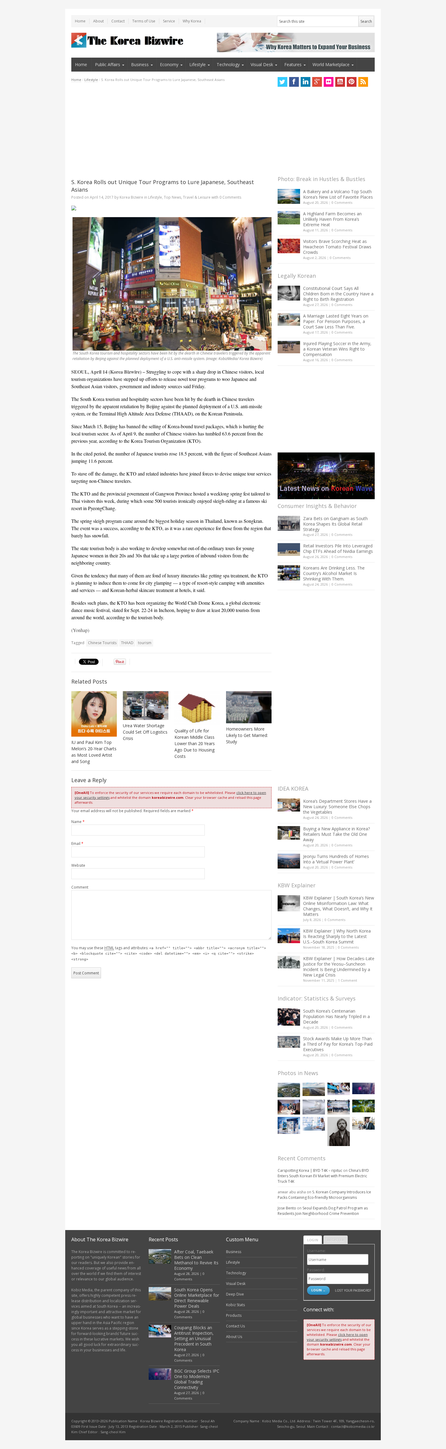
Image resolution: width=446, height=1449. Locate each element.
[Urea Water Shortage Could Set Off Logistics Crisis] (145, 705)
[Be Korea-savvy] (128, 40)
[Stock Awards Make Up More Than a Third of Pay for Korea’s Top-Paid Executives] (289, 1042)
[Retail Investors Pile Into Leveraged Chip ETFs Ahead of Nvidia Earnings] (289, 549)
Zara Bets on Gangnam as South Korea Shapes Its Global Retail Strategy (335, 524)
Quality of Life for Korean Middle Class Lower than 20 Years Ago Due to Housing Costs (194, 743)
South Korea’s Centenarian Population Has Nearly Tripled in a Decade (336, 1016)
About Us (234, 1336)
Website (78, 865)
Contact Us (235, 1326)
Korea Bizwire (131, 197)
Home (80, 21)
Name (78, 821)
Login (312, 1240)
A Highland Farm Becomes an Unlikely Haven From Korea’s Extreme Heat (332, 219)
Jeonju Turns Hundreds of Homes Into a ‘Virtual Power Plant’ (336, 859)
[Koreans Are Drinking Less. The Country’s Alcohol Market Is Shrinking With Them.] (289, 572)
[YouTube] (340, 82)
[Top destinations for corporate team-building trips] (363, 1123)
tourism (144, 642)
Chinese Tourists (102, 642)
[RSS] (363, 82)
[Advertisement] (171, 130)
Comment (79, 887)
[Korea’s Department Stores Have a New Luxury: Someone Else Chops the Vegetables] (289, 805)
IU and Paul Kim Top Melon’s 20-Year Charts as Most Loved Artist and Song (94, 751)
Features (293, 64)
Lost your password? (353, 1290)
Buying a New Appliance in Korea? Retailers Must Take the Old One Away (336, 834)
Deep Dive (235, 1294)
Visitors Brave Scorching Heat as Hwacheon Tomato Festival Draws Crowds (337, 246)
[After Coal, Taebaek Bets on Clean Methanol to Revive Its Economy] (289, 1090)
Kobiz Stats (235, 1304)
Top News (172, 197)
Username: (316, 1250)
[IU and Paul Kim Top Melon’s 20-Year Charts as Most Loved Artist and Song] (94, 714)
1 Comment (347, 980)
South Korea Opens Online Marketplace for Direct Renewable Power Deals (196, 1298)
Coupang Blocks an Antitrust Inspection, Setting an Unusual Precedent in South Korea (194, 1338)
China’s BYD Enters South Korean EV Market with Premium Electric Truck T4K (323, 1176)
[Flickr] (328, 82)
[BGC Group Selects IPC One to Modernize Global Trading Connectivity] (363, 1088)
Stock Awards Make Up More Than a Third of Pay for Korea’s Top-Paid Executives (338, 1044)
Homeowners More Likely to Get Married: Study (247, 735)
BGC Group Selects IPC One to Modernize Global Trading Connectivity (196, 1379)
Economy (169, 64)
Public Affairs (107, 64)
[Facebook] (294, 82)
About (98, 21)
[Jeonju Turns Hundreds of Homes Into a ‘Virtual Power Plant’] (289, 861)
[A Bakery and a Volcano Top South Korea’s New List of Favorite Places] (289, 196)
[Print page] (171, 208)
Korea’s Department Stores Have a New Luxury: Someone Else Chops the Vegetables (337, 806)
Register (335, 1240)
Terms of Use (143, 21)
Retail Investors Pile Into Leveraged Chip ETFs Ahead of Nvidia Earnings (338, 548)
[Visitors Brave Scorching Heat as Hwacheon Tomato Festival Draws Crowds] (289, 246)
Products (234, 1315)
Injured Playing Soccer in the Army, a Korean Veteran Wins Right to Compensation (337, 349)
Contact (118, 21)
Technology (228, 64)
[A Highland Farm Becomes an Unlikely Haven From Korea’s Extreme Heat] (289, 217)
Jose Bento (287, 1208)
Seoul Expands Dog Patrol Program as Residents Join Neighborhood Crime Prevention (323, 1210)
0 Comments (342, 202)
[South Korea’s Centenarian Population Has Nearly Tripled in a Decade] (289, 1017)
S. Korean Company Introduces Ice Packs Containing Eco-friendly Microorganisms (324, 1194)
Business (140, 64)
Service (169, 21)
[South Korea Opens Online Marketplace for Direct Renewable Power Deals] (313, 1089)
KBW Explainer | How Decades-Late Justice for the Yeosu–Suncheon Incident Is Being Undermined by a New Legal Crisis (338, 967)
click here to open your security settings (337, 1337)
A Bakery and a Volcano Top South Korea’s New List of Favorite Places (338, 194)
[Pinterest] (351, 82)
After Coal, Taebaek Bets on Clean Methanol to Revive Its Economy (196, 1260)
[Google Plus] (317, 82)
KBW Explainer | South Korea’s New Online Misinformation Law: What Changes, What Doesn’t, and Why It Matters (338, 906)
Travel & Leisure (197, 197)
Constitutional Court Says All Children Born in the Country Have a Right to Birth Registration (338, 293)
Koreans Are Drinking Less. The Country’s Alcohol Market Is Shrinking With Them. (334, 573)
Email (77, 843)
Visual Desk (262, 64)
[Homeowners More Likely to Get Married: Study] (249, 707)
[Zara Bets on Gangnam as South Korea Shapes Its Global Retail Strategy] (289, 523)
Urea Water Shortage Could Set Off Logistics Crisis (145, 732)
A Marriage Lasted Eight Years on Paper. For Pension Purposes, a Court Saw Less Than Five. (335, 321)
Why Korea (192, 21)
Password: (316, 1269)
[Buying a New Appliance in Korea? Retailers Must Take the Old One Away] (289, 832)
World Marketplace (331, 64)
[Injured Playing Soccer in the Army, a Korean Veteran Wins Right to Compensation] (289, 347)
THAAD (127, 642)
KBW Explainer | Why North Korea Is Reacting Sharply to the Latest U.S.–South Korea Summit (337, 936)
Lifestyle (197, 64)
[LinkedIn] (305, 82)
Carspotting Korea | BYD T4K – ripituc (310, 1170)
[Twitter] (282, 82)
